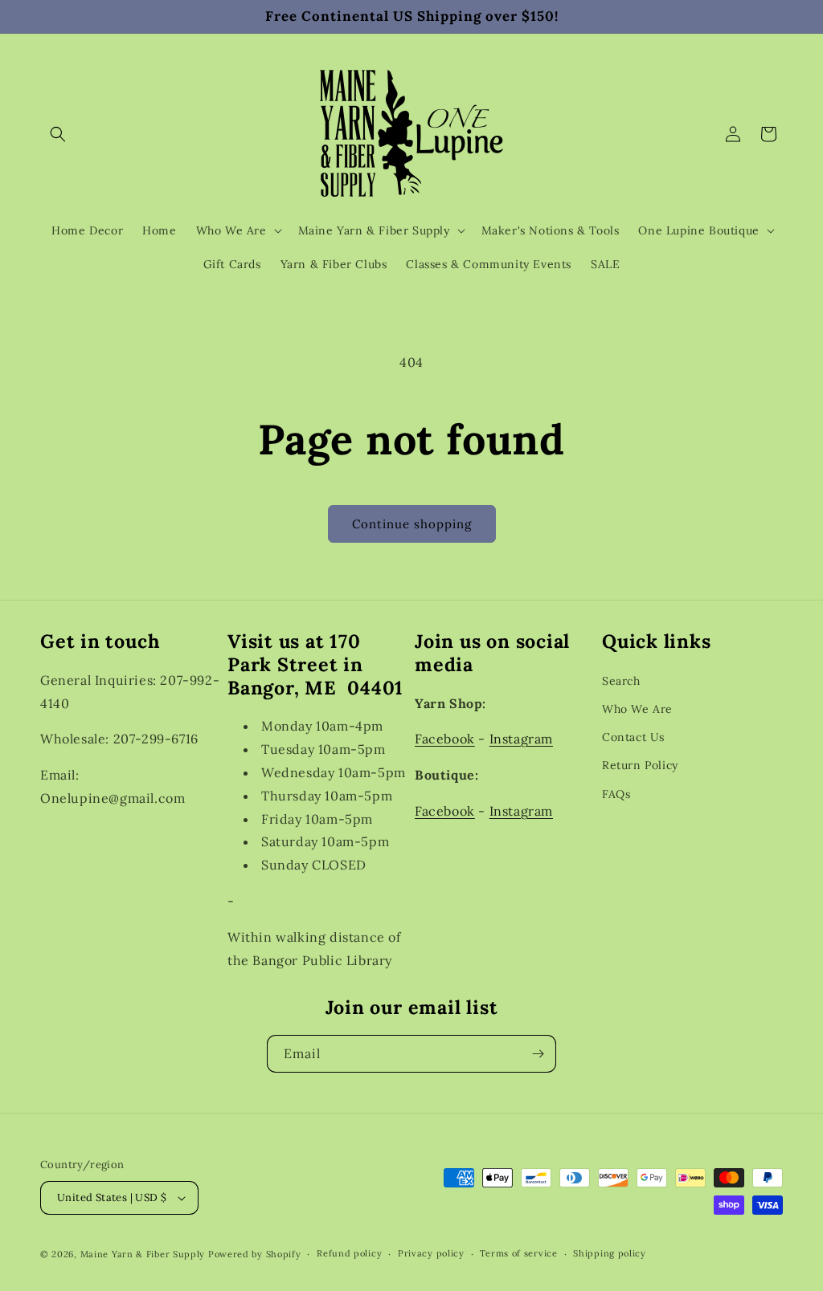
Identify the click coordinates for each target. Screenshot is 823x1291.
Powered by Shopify (254, 1254)
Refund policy (349, 1253)
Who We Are (637, 709)
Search (621, 681)
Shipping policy (609, 1253)
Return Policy (640, 765)
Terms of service (518, 1253)
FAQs (616, 794)
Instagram (521, 739)
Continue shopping (412, 523)
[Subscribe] (537, 1054)
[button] (58, 134)
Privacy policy (431, 1253)
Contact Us (633, 737)
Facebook (445, 739)
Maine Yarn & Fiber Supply (143, 1254)
